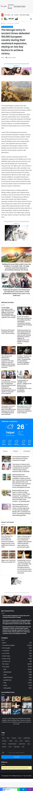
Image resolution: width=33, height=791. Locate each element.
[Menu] (2, 19)
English (7, 789)
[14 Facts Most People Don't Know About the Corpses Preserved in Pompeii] (6, 459)
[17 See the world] (11, 19)
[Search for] (31, 19)
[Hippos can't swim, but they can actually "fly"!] (8, 554)
